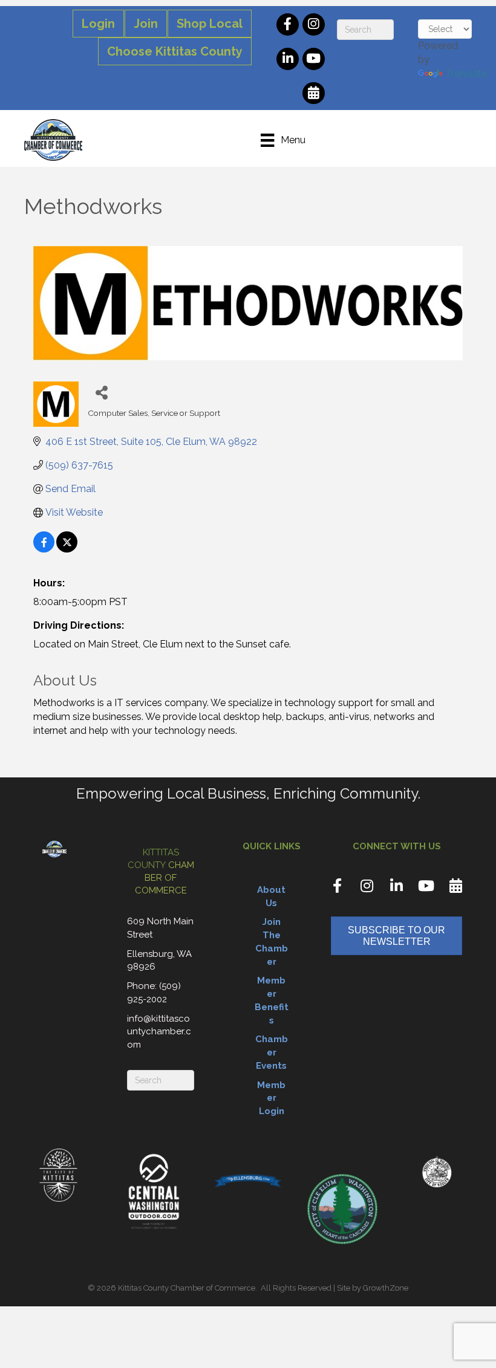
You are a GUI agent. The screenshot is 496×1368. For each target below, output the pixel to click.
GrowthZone (385, 1287)
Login (98, 23)
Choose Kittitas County (175, 51)
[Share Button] (101, 392)
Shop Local (210, 23)
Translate (466, 73)
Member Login (271, 1098)
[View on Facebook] (43, 549)
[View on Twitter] (66, 549)
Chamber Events (271, 1052)
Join (146, 23)
